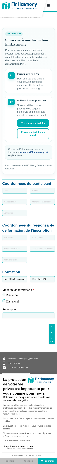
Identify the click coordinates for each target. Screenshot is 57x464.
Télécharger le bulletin (33, 123)
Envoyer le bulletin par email (33, 134)
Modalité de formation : (18, 289)
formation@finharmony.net (33, 152)
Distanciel (12, 301)
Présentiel (12, 295)
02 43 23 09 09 (14, 363)
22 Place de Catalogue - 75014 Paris (23, 359)
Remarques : (10, 309)
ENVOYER (51, 334)
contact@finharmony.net (18, 367)
